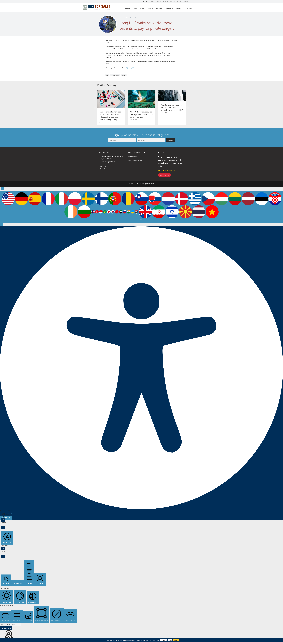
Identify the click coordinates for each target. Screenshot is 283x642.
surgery (124, 75)
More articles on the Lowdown (166, 1)
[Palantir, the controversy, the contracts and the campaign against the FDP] (172, 95)
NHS (107, 75)
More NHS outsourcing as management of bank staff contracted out (141, 114)
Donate (186, 1)
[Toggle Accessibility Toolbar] (2, 188)
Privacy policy (132, 156)
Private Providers (135, 18)
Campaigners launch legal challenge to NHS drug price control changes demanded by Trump (110, 115)
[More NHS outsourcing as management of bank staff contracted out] (141, 99)
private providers (115, 75)
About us (179, 1)
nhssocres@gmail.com (108, 162)
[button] (95, 107)
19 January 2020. (130, 68)
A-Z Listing (152, 1)
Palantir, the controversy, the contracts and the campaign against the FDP (172, 107)
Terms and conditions (135, 161)
